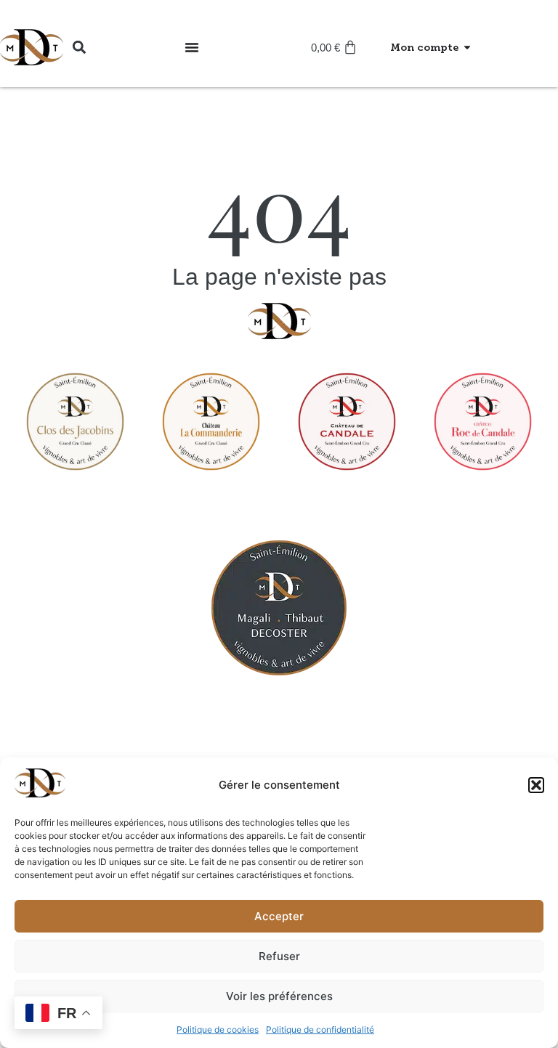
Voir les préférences (279, 996)
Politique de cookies (218, 1029)
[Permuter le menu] (192, 47)
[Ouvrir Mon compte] (467, 47)
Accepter (279, 916)
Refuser (279, 956)
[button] (536, 785)
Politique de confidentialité (320, 1029)
